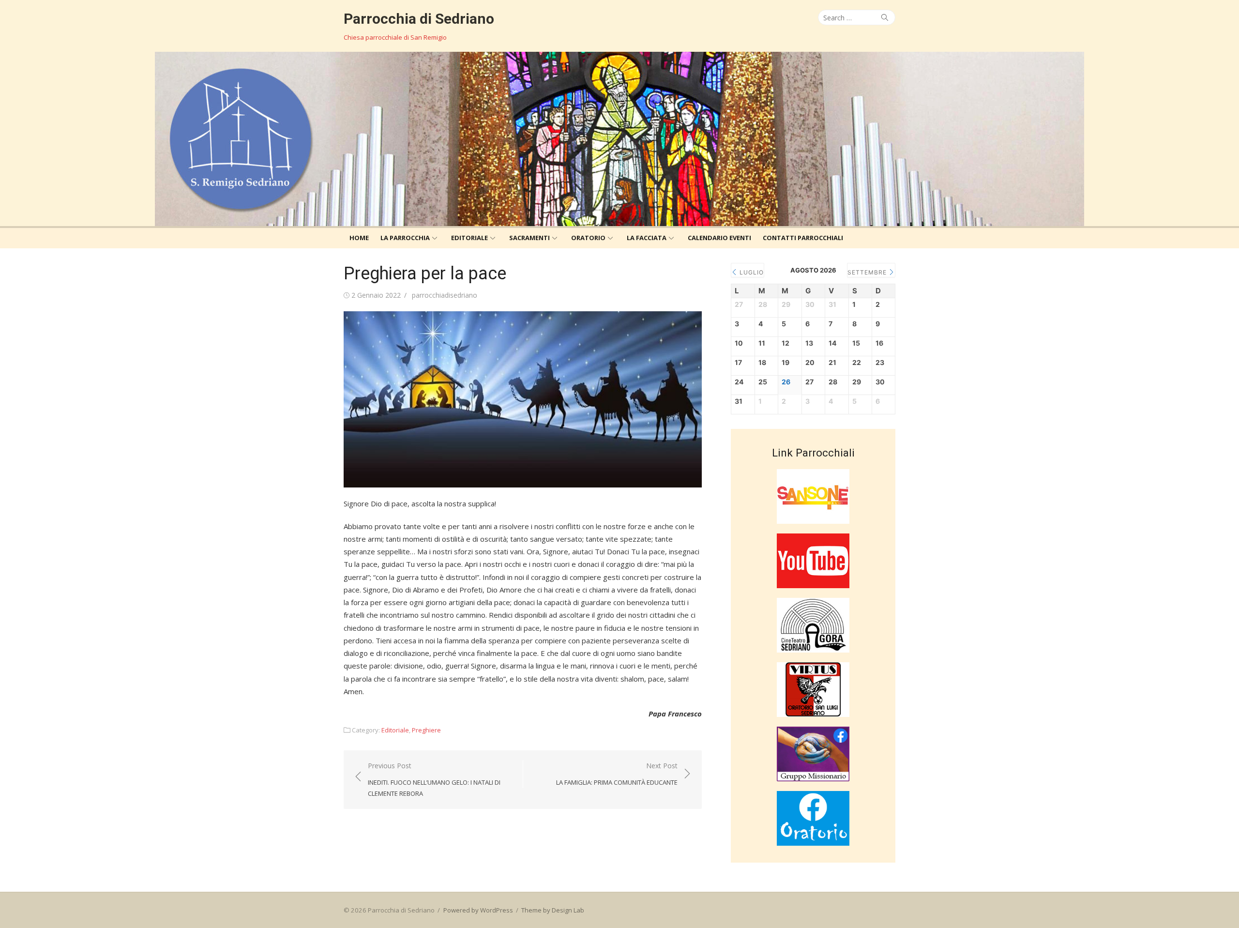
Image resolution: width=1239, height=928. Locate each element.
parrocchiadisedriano (444, 295)
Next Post (617, 774)
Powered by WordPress (478, 910)
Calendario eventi (719, 237)
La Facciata (646, 237)
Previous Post (434, 779)
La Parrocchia (405, 237)
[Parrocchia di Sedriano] (619, 139)
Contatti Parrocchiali (803, 237)
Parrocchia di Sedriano (419, 18)
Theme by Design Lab (552, 910)
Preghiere (426, 730)
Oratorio (588, 237)
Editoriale (469, 237)
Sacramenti (529, 237)
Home (359, 237)
